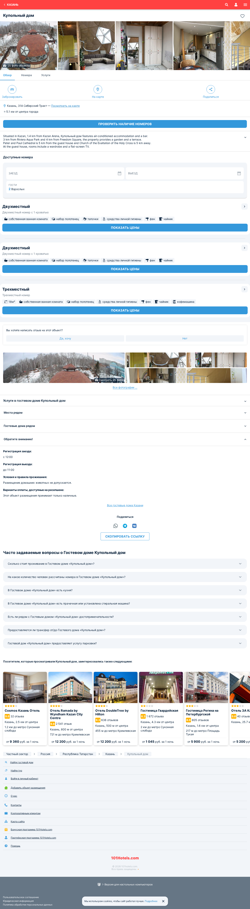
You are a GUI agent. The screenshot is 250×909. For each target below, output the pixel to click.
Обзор (7, 75)
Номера (26, 75)
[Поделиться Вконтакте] (134, 526)
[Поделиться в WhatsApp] (115, 526)
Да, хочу (65, 338)
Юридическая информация (18, 900)
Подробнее (151, 901)
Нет (184, 338)
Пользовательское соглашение (21, 897)
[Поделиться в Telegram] (125, 526)
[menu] (245, 4)
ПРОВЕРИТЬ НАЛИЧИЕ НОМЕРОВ (125, 124)
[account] (236, 4)
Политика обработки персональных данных (27, 904)
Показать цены (125, 228)
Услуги (45, 75)
